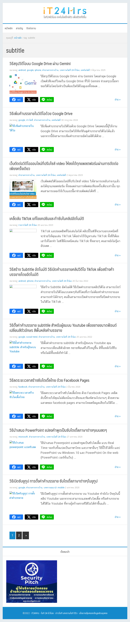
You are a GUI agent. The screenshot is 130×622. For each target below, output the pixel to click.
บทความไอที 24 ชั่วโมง (70, 70)
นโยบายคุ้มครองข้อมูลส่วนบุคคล (93, 613)
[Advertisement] (91, 581)
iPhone (38, 70)
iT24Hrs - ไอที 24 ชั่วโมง (42, 613)
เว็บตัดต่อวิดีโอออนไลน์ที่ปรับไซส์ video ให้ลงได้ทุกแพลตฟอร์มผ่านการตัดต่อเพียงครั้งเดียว (63, 166)
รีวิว (76, 613)
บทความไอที (68, 613)
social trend (31, 337)
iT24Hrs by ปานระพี (65, 12)
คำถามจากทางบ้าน (50, 70)
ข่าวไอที (29, 120)
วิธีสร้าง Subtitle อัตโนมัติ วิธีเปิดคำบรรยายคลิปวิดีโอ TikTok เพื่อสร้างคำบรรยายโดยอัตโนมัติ (61, 272)
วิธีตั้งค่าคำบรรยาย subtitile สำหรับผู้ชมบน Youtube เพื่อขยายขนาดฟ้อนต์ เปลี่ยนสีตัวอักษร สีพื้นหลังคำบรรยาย (63, 328)
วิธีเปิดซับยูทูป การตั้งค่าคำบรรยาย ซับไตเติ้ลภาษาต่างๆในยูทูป (53, 480)
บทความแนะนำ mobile (54, 487)
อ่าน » (118, 99)
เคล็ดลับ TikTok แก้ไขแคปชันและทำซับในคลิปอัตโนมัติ (46, 218)
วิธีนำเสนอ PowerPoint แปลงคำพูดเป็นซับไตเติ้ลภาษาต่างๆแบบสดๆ (58, 430)
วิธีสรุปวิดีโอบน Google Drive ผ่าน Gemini (40, 63)
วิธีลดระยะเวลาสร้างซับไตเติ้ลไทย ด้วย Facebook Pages (49, 380)
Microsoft (23, 437)
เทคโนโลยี (85, 70)
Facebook (22, 387)
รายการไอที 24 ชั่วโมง (27, 225)
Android (22, 70)
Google (30, 70)
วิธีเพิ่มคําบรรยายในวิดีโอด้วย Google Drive (40, 113)
